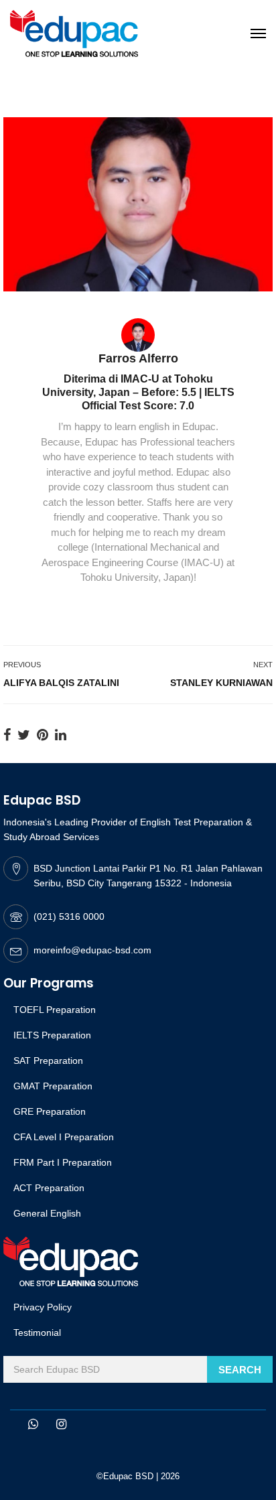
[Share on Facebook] (7, 735)
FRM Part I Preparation (62, 1162)
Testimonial (37, 1332)
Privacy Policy (42, 1307)
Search (239, 1369)
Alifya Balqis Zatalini (61, 682)
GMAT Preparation (52, 1086)
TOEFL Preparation (54, 1009)
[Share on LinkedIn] (60, 735)
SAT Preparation (48, 1060)
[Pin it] (42, 735)
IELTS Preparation (52, 1035)
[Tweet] (23, 735)
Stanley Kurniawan (221, 682)
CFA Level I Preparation (63, 1137)
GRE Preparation (49, 1111)
